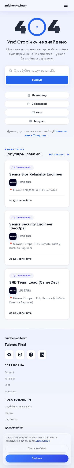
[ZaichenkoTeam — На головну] (16, 5)
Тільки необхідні (37, 448)
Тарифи (9, 413)
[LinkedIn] (42, 354)
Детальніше (43, 440)
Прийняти (37, 458)
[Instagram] (20, 354)
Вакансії (9, 372)
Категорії (10, 378)
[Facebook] (31, 354)
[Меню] (65, 5)
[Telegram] (9, 354)
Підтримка (11, 419)
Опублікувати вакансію (18, 406)
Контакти (10, 391)
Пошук (37, 80)
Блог (7, 385)
